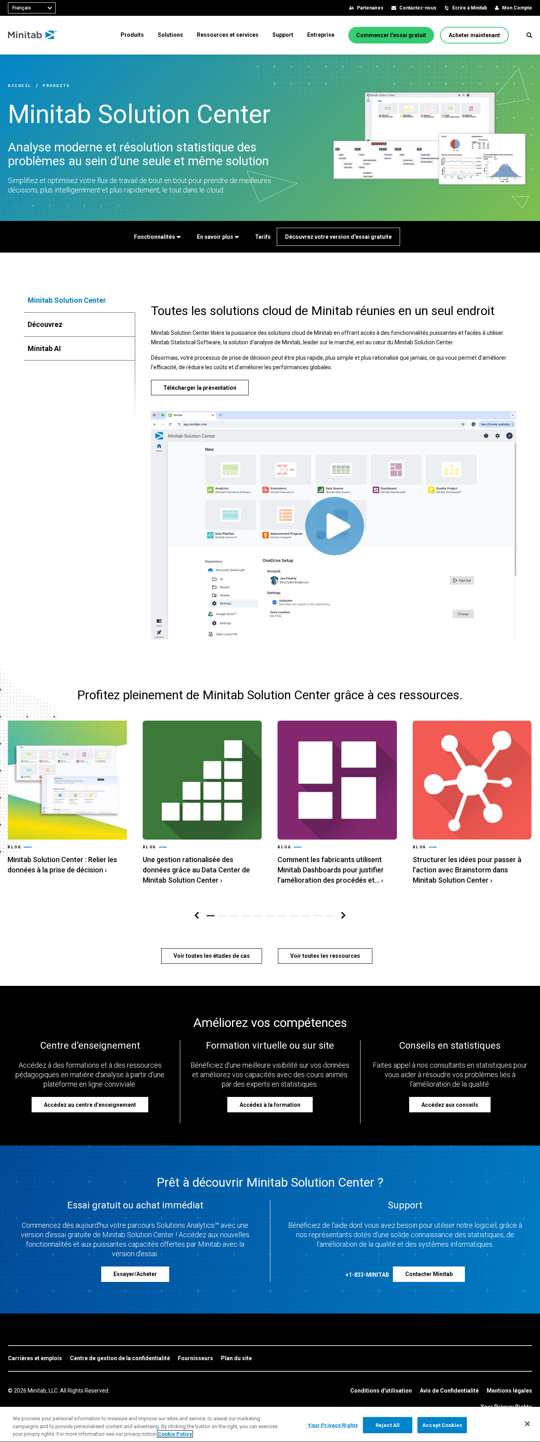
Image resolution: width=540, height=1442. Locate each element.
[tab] (79, 300)
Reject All (388, 1425)
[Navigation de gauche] (196, 916)
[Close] (527, 1424)
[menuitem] (132, 35)
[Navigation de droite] (343, 916)
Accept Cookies (442, 1425)
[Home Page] (32, 35)
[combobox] (32, 7)
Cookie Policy (175, 1434)
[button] (529, 35)
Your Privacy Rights (333, 1425)
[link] (67, 798)
